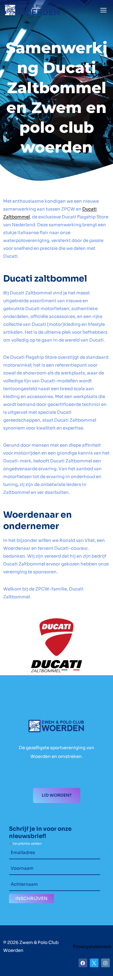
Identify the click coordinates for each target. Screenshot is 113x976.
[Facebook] (83, 963)
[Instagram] (105, 963)
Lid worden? (57, 795)
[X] (94, 963)
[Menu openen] (103, 10)
